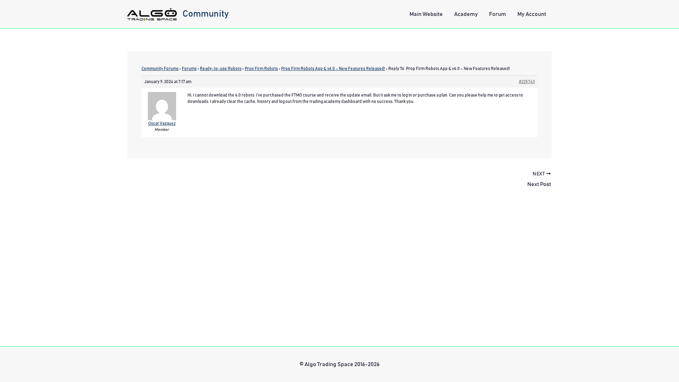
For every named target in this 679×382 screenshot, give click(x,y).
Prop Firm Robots (261, 68)
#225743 (527, 82)
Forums (189, 68)
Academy (466, 14)
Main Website (426, 14)
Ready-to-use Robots (221, 68)
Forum (497, 14)
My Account (531, 14)
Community (205, 13)
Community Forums (160, 68)
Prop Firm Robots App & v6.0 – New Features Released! (333, 68)
